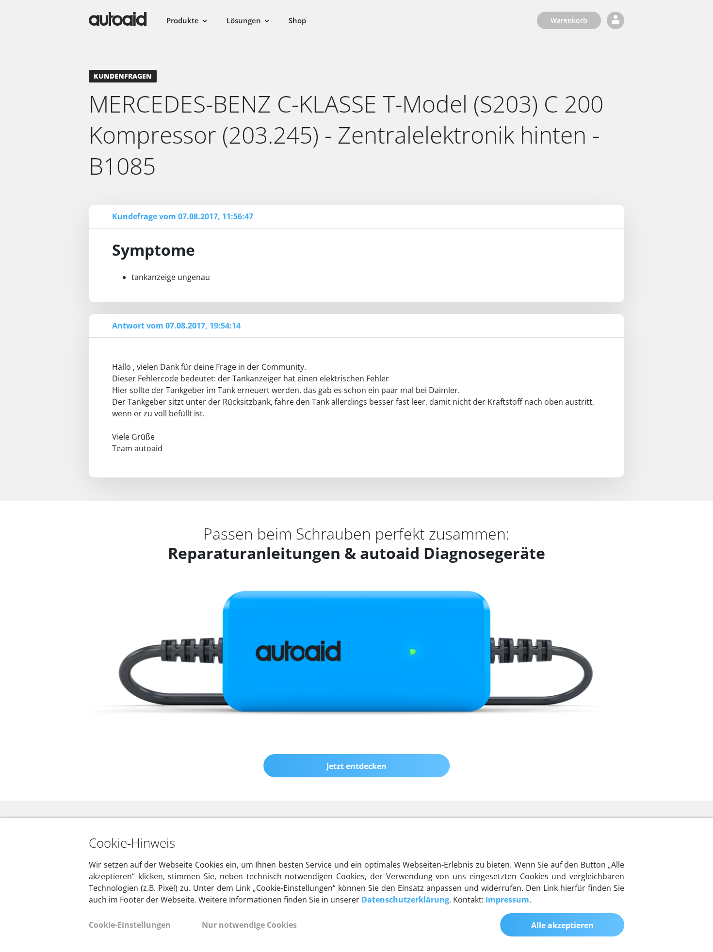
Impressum (507, 899)
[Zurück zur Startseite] (118, 19)
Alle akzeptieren (562, 925)
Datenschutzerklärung (405, 899)
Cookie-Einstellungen (130, 924)
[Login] (615, 20)
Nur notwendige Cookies (249, 924)
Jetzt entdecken (356, 766)
